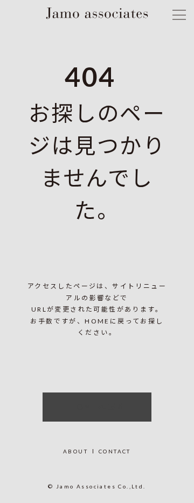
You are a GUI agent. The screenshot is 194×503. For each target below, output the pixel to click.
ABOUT (75, 451)
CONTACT (115, 451)
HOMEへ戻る (97, 406)
